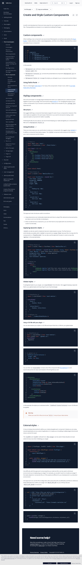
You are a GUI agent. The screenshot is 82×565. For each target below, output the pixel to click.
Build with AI (28, 3)
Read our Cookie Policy (76, 563)
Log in (71, 3)
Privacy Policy (44, 552)
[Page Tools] (50, 9)
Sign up (77, 3)
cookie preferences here (9, 558)
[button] (10, 17)
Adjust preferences (64, 563)
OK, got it (50, 563)
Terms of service (34, 552)
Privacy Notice (56, 558)
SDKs (35, 3)
